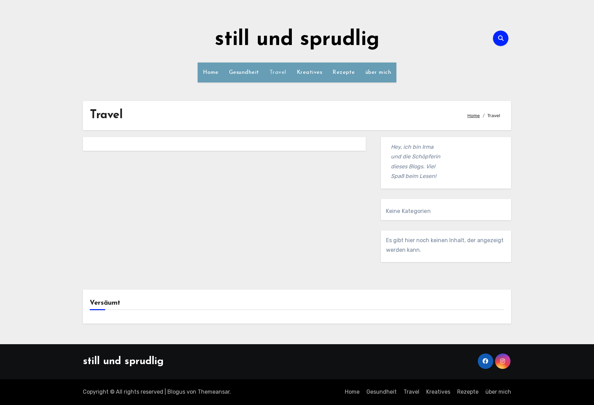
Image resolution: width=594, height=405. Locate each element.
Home (211, 72)
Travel (278, 72)
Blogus (176, 392)
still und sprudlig (297, 40)
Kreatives (309, 72)
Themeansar (214, 392)
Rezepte (343, 72)
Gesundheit (244, 72)
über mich (378, 72)
